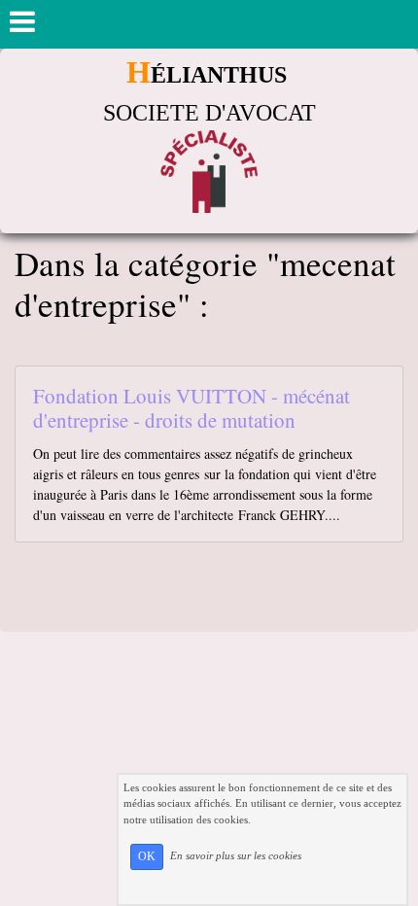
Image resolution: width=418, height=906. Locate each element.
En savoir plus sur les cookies (235, 855)
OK (147, 856)
